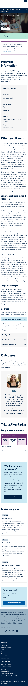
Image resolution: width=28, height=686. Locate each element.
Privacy (3, 627)
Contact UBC (4, 645)
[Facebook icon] (2, 631)
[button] (10, 104)
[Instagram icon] (13, 631)
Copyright (23, 681)
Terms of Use (16, 681)
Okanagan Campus (6, 666)
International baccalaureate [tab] (21, 441)
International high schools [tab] (13, 440)
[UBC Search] (25, 2)
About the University (6, 647)
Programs (9, 15)
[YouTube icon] (17, 631)
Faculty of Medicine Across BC (9, 675)
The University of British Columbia (10, 3)
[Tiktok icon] (6, 631)
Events (3, 651)
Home (2, 15)
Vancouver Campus (6, 664)
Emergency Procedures (6, 681)
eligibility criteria (7, 51)
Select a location (6, 446)
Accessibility (4, 683)
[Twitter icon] (9, 631)
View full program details (14, 602)
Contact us (10, 627)
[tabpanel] (14, 451)
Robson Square (5, 671)
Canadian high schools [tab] (5, 440)
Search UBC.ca (5, 658)
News (2, 649)
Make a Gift (4, 656)
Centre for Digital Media (7, 673)
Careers (3, 654)
